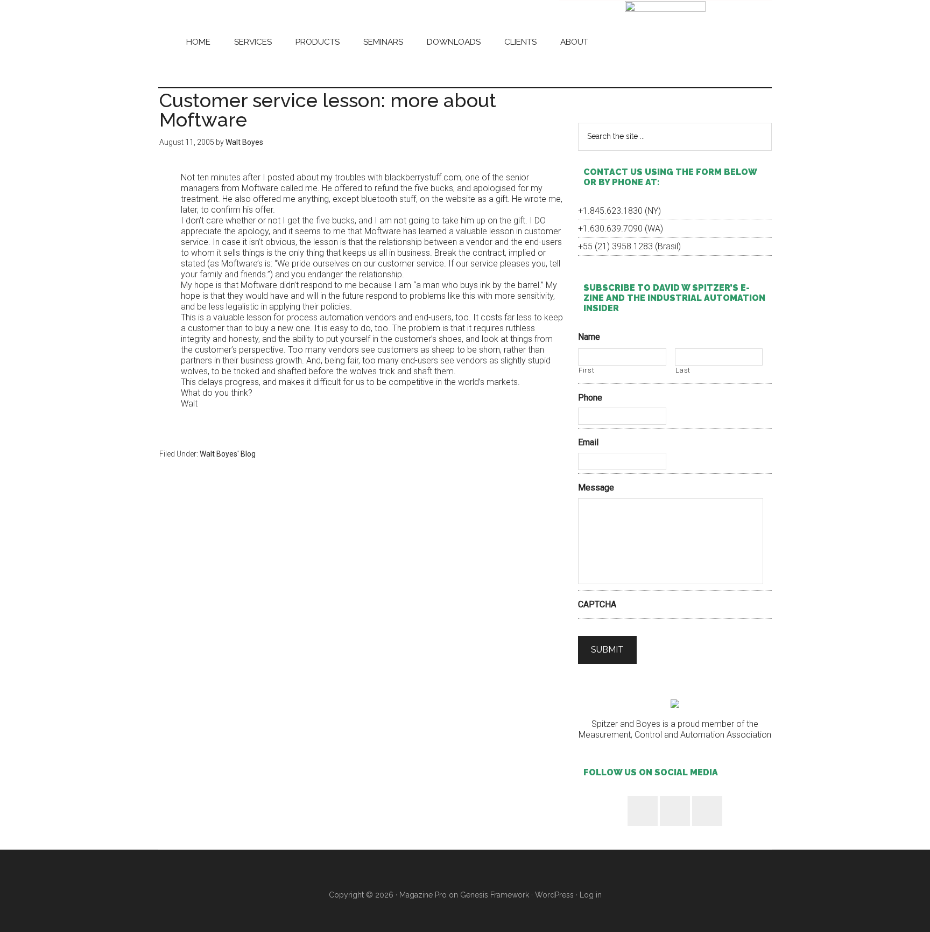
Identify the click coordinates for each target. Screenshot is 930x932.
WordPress (554, 895)
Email (588, 442)
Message (596, 487)
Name (589, 337)
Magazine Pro (423, 895)
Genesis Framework (494, 895)
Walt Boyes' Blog (228, 454)
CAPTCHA (597, 604)
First (586, 370)
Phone (590, 398)
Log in (591, 895)
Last (683, 370)
